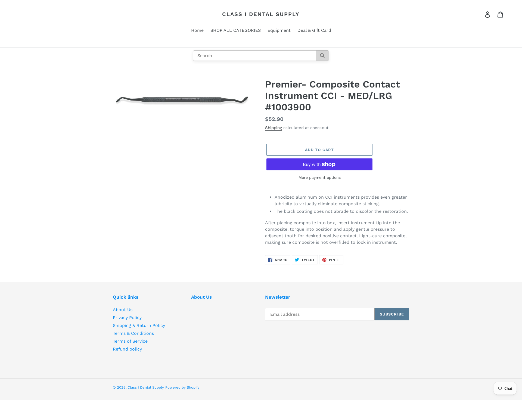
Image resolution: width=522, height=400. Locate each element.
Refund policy (127, 349)
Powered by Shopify (182, 387)
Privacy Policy (127, 317)
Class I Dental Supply (261, 14)
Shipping (273, 127)
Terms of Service (130, 341)
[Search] (322, 56)
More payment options (320, 177)
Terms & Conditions (133, 333)
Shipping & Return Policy (139, 325)
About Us (122, 309)
